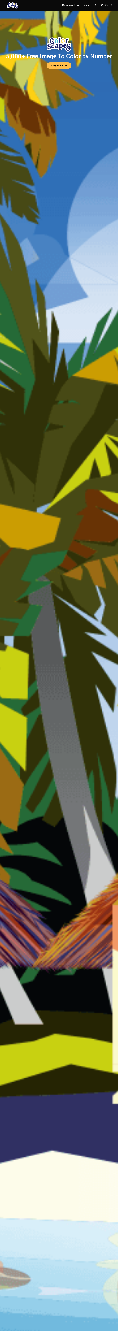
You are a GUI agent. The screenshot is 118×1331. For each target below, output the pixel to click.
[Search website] (95, 5)
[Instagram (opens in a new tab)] (111, 5)
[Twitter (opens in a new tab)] (102, 5)
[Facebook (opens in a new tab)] (106, 5)
